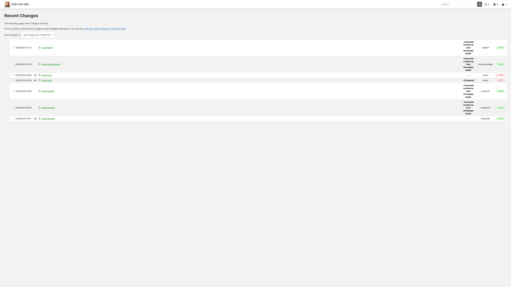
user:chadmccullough (51, 64)
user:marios (47, 80)
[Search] (479, 4)
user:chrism (47, 75)
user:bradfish (47, 48)
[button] (487, 4)
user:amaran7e (48, 91)
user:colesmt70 (48, 108)
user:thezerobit (48, 118)
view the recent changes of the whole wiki (105, 28)
